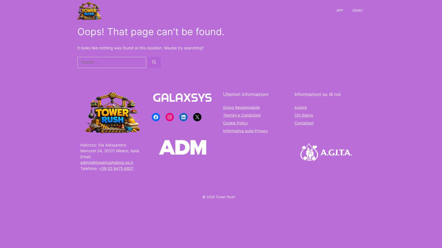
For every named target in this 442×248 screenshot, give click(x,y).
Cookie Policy (235, 123)
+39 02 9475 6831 (116, 168)
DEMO (357, 10)
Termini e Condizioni (242, 115)
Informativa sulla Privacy (245, 131)
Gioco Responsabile (241, 107)
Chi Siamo (303, 115)
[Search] (154, 62)
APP (339, 10)
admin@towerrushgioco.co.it (106, 162)
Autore (300, 107)
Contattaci (304, 123)
